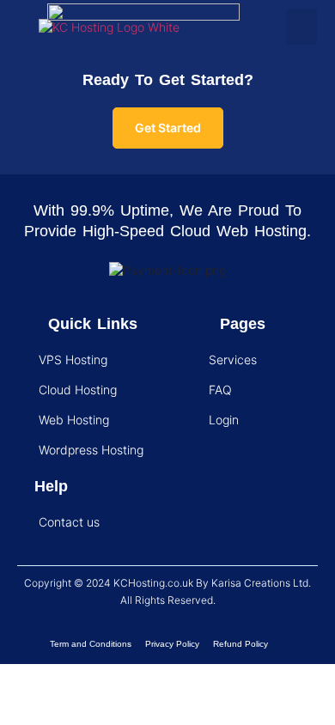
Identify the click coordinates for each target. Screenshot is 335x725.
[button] (301, 27)
